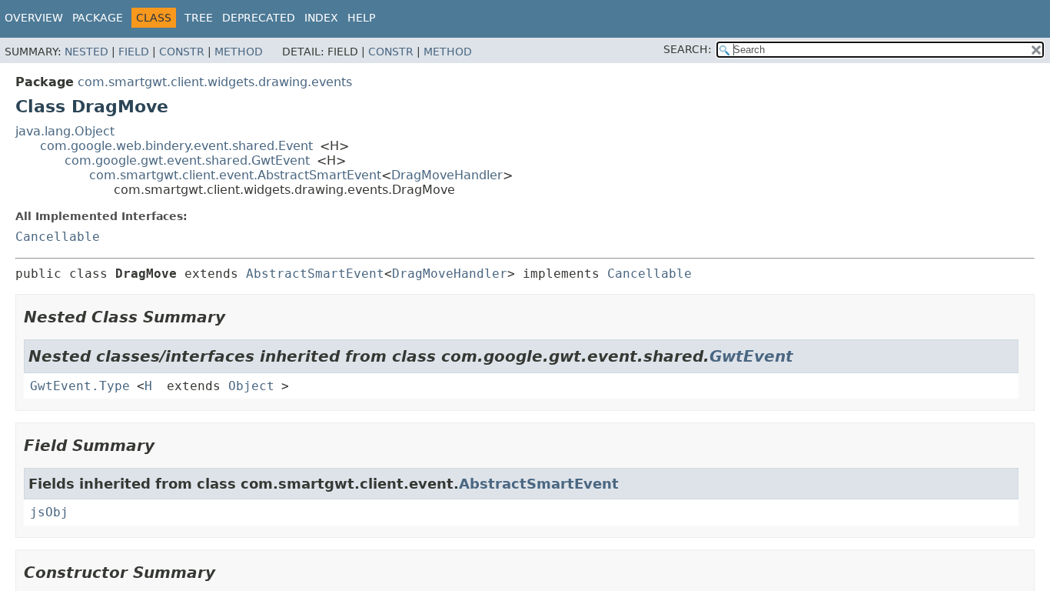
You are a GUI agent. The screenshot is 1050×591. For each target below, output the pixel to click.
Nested (86, 51)
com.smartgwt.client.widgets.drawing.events (215, 82)
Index (321, 18)
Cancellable (57, 236)
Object (251, 386)
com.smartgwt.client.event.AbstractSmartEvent (235, 175)
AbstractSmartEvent (315, 273)
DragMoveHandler (447, 175)
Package (97, 18)
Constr (181, 51)
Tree (198, 18)
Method (238, 51)
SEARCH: (687, 49)
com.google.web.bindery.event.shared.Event (176, 146)
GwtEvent (751, 356)
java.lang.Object (65, 131)
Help (361, 18)
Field (133, 51)
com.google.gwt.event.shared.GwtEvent (187, 160)
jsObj (49, 512)
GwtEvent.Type (80, 386)
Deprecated (258, 18)
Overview (34, 18)
